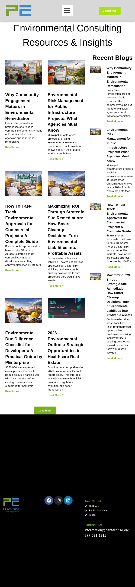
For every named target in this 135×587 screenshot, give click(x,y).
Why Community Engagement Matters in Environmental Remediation (119, 77)
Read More (113, 121)
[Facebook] (48, 500)
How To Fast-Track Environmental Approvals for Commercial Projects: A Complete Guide (119, 218)
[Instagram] (58, 500)
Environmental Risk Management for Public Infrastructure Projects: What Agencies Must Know (65, 112)
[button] (67, 10)
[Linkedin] (68, 500)
